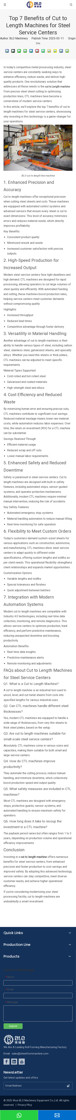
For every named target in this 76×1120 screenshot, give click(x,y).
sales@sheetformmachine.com (30, 1053)
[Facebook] (7, 1062)
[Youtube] (22, 1062)
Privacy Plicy (25, 1104)
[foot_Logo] (20, 1039)
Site (38, 43)
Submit (13, 1026)
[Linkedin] (14, 1062)
